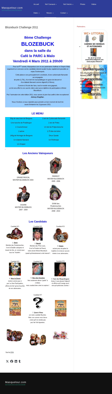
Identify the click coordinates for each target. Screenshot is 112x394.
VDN (12, 352)
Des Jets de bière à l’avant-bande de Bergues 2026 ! (93, 74)
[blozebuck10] (15, 335)
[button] (51, 4)
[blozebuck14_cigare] (60, 235)
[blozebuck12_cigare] (23, 194)
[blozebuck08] (23, 166)
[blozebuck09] (38, 339)
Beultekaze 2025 (86, 84)
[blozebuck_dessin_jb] (60, 335)
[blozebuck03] (15, 233)
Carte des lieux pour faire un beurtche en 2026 (90, 80)
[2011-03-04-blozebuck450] (15, 307)
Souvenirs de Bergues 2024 (90, 93)
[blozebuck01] (56, 165)
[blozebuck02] (38, 234)
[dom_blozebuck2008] (56, 192)
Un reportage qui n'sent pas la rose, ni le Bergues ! (93, 89)
